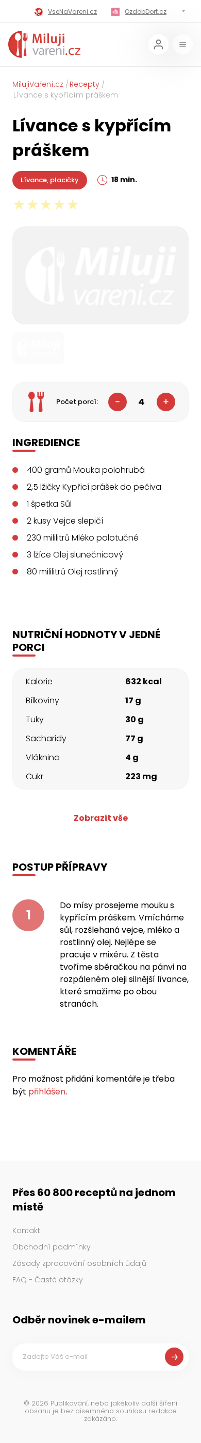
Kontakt (26, 1230)
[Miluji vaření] (44, 44)
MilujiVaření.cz (37, 84)
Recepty (84, 84)
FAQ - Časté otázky (47, 1280)
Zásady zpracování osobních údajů (79, 1263)
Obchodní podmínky (51, 1247)
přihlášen (46, 1092)
